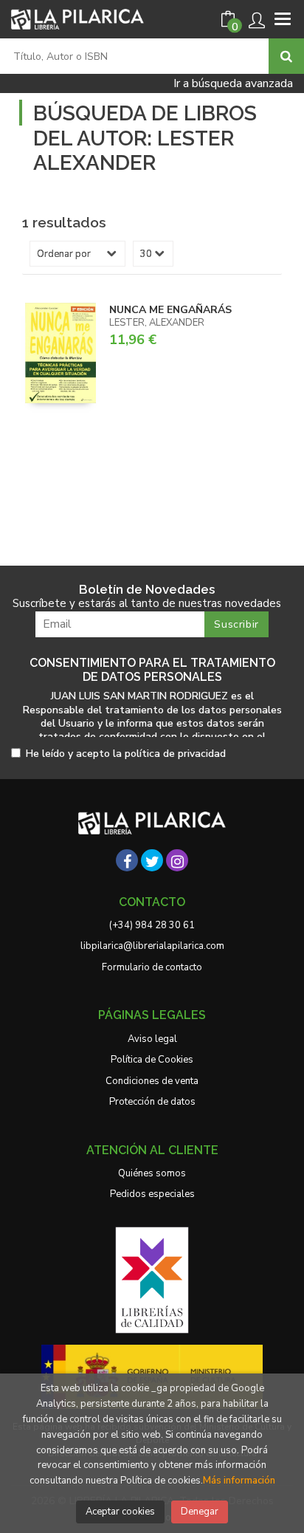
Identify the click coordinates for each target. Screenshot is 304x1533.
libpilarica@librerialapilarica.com (152, 946)
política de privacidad (175, 754)
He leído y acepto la (126, 754)
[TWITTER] (152, 860)
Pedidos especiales (152, 1194)
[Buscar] (286, 56)
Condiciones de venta (152, 1081)
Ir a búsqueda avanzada (233, 83)
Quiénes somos (152, 1173)
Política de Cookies (152, 1059)
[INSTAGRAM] (177, 860)
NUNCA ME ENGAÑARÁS (170, 310)
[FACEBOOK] (127, 860)
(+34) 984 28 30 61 (152, 925)
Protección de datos (152, 1101)
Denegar (199, 1511)
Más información (239, 1480)
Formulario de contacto (152, 967)
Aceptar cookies (120, 1511)
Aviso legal (152, 1039)
